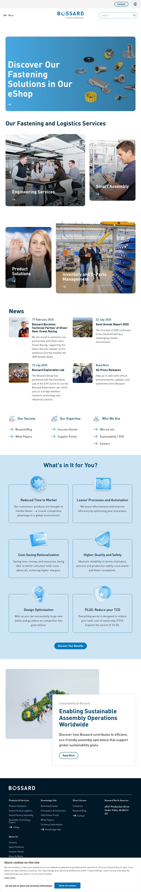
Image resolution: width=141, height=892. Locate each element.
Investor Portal (16, 851)
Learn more (9, 877)
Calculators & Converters (53, 810)
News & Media (16, 856)
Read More (69, 755)
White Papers (47, 819)
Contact (121, 4)
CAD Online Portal (50, 815)
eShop (16, 827)
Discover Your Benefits (70, 645)
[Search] (134, 15)
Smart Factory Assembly (21, 815)
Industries (78, 805)
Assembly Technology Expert (19, 821)
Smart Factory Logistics (20, 810)
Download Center (49, 805)
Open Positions (16, 846)
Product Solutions (17, 805)
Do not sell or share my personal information (28, 885)
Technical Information (52, 824)
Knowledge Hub (53, 829)
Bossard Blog (79, 810)
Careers (13, 842)
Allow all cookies (67, 885)
